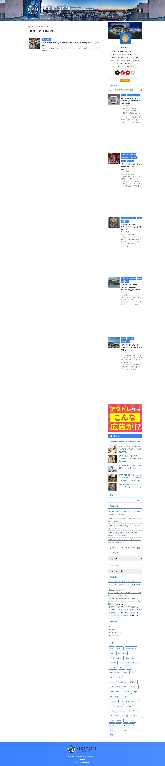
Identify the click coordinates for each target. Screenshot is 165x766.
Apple (112, 653)
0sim (54, 48)
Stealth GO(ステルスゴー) (130, 701)
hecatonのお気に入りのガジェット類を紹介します (82, 756)
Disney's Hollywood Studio (129, 663)
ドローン (113, 730)
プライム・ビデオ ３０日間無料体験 (125, 548)
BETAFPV (113, 663)
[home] (133, 72)
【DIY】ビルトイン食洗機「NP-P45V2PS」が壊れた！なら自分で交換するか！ (130, 449)
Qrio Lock (126, 696)
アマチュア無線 (115, 725)
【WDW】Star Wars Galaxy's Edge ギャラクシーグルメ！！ (131, 226)
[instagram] (122, 72)
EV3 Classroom (115, 672)
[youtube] (127, 72)
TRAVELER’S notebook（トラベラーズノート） (125, 716)
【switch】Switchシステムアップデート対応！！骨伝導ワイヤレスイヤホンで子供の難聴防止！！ (124, 592)
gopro (112, 677)
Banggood (129, 658)
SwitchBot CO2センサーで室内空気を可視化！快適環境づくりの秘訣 (131, 100)
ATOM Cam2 (122, 653)
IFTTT (120, 677)
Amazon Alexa (131, 648)
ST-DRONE (113, 701)
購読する (115, 436)
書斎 (111, 735)
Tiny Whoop (133, 711)
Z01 (126, 720)
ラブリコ (136, 730)
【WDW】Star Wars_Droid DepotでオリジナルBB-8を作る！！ (131, 166)
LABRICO (133, 682)
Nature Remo (114, 692)
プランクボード (124, 730)
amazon (119, 648)
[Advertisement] (125, 139)
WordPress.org (113, 635)
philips (135, 692)
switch (112, 711)
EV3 (129, 667)
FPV (125, 672)
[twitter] (117, 72)
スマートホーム (129, 725)
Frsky (132, 672)
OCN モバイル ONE (86, 48)
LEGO (126, 687)
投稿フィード (113, 629)
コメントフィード (114, 632)
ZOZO (133, 720)
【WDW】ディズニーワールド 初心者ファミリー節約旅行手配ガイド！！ (131, 347)
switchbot (121, 711)
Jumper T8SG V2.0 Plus (118, 682)
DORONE (113, 667)
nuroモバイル (76, 48)
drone (122, 667)
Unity (112, 720)
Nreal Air (126, 692)
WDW (119, 720)
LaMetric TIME (115, 687)
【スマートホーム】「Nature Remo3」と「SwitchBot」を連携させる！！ (130, 458)
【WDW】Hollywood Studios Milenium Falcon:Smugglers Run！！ (131, 287)
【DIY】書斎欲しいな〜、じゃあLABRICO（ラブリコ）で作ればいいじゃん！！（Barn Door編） (130, 477)
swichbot (129, 706)
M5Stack (134, 687)
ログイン (111, 626)
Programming (114, 696)
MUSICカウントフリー (64, 48)
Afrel (111, 648)
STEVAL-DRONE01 (116, 706)
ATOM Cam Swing (116, 658)
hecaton (120, 595)
